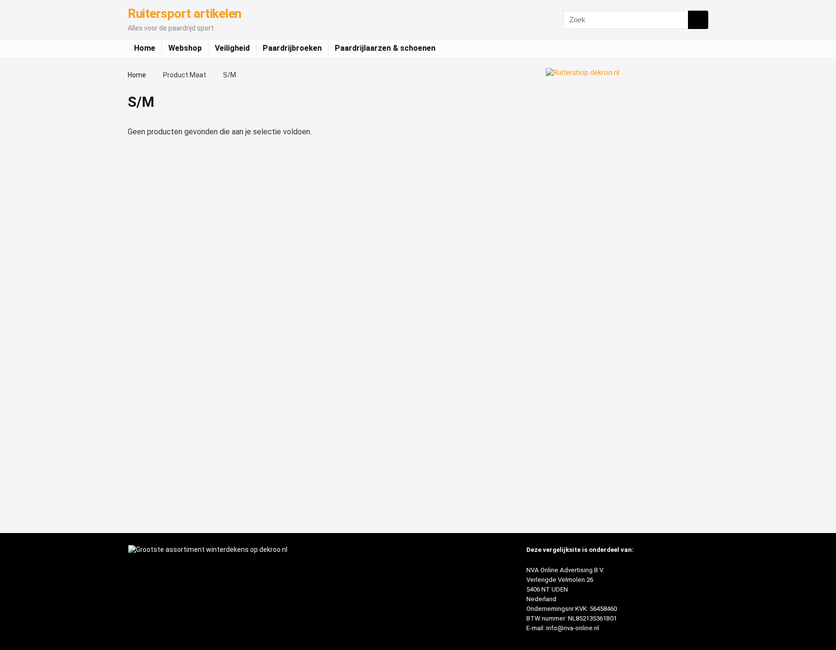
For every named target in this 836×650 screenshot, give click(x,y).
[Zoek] (698, 20)
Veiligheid (232, 48)
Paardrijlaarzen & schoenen (385, 48)
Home (144, 48)
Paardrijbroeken (292, 48)
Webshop (185, 48)
